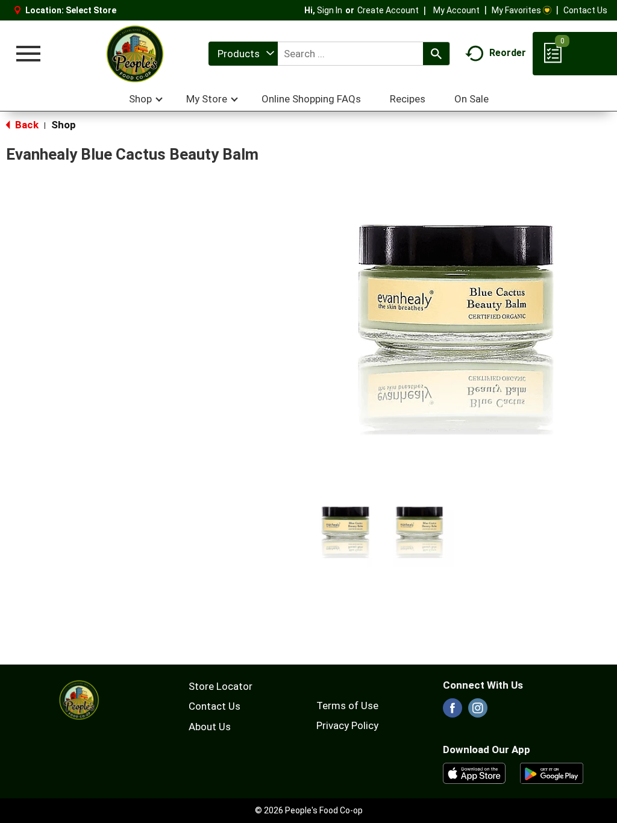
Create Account (388, 10)
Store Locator (220, 686)
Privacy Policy (347, 725)
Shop (63, 125)
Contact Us (585, 10)
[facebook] (452, 712)
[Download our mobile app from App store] (474, 772)
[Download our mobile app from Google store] (551, 772)
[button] (345, 532)
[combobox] (243, 54)
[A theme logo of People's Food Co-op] (134, 53)
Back (26, 125)
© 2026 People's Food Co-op (309, 810)
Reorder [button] (507, 52)
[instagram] (477, 712)
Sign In (329, 10)
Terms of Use (347, 705)
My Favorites (516, 10)
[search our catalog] (436, 53)
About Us (210, 727)
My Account (456, 10)
